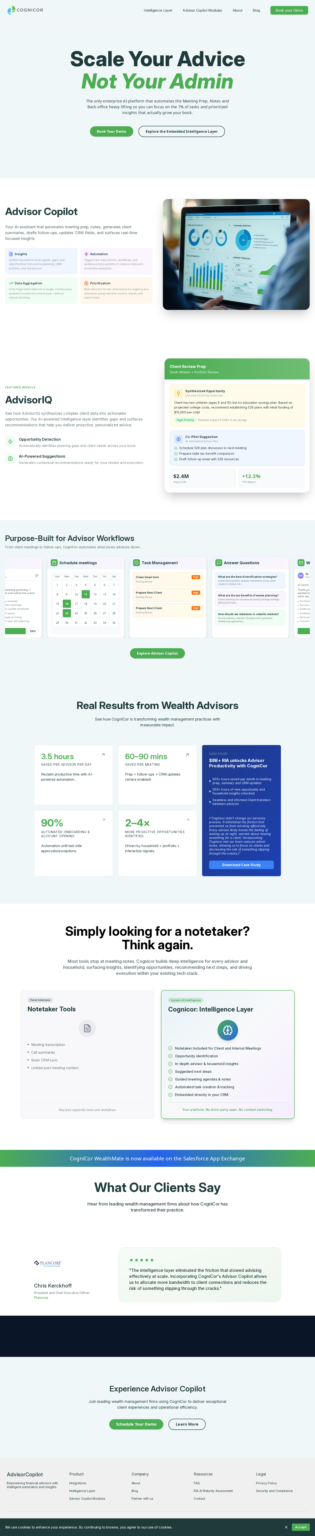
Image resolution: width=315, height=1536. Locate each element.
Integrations (77, 1483)
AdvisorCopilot (25, 1474)
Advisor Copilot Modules (202, 10)
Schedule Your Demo (136, 1424)
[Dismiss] (286, 1527)
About (237, 10)
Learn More (187, 1424)
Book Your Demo (111, 131)
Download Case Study (241, 864)
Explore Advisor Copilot (157, 653)
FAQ (197, 1483)
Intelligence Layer (158, 10)
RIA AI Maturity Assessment (213, 1491)
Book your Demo (289, 10)
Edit (10, 631)
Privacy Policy (266, 1483)
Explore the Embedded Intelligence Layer (182, 131)
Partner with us (142, 1498)
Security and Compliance (274, 1491)
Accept (300, 1527)
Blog (256, 10)
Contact (199, 1498)
